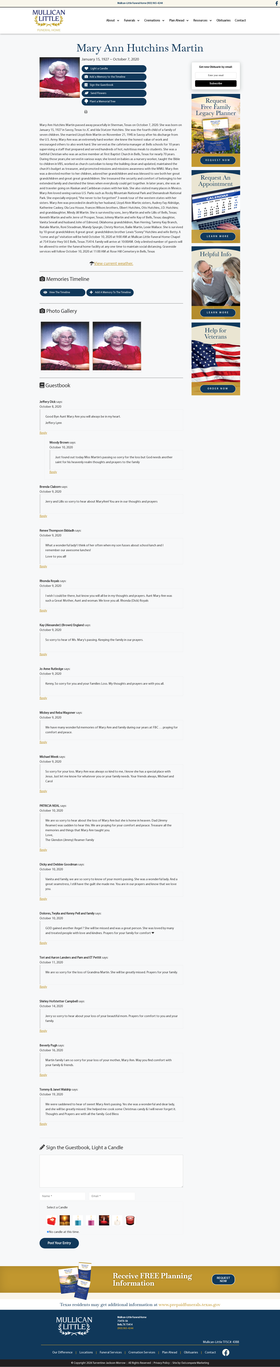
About (110, 20)
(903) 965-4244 (125, 1328)
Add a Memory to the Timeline (107, 77)
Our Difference (62, 1352)
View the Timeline (59, 292)
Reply (43, 433)
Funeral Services (111, 1352)
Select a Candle (57, 1207)
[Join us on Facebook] (225, 1352)
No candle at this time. (64, 1232)
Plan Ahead (176, 20)
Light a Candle (99, 68)
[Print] (86, 112)
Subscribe (216, 83)
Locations (86, 1352)
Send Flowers (98, 93)
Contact (240, 20)
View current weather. (113, 264)
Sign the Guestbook (101, 85)
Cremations (152, 20)
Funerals (129, 20)
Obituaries (223, 20)
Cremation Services (141, 1352)
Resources (200, 20)
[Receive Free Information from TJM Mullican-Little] (74, 1280)
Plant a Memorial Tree (102, 101)
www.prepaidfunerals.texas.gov (189, 1304)
